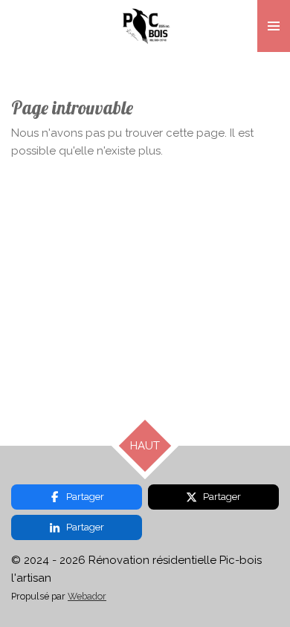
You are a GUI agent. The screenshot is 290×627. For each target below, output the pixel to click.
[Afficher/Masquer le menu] (273, 26)
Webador (87, 596)
